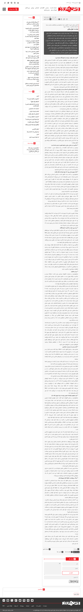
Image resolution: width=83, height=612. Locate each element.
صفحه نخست (53, 8)
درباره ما (45, 606)
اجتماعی (37, 8)
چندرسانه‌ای (47, 10)
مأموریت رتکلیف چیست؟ (33, 99)
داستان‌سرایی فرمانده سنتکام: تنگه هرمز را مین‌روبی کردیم (32, 84)
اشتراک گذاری (46, 19)
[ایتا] (5, 3)
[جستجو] (4, 9)
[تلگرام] (4, 600)
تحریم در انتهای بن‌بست (33, 117)
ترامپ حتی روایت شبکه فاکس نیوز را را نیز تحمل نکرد (32, 57)
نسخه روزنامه (12, 9)
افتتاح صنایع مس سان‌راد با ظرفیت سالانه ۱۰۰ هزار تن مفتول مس (32, 42)
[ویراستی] (8, 3)
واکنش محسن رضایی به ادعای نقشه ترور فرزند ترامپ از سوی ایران (32, 36)
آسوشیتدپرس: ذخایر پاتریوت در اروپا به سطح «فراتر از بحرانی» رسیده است (32, 30)
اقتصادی (42, 8)
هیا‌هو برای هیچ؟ (35, 101)
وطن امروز (76, 594)
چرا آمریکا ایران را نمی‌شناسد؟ (32, 119)
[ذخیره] (64, 19)
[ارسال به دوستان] (67, 19)
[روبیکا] (18, 3)
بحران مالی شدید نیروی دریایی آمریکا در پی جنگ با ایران (33, 79)
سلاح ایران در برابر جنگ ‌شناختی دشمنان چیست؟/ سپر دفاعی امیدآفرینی (33, 149)
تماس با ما (38, 606)
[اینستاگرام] (8, 600)
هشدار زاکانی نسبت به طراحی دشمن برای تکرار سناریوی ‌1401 (32, 67)
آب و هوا (16, 606)
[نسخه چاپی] (61, 19)
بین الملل (27, 8)
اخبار (38, 96)
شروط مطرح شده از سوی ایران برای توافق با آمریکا (32, 48)
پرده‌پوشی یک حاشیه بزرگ (33, 132)
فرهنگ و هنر (54, 10)
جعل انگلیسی (35, 129)
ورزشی (32, 8)
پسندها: (75, 549)
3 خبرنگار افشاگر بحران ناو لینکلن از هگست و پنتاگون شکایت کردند (33, 24)
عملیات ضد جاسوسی (34, 109)
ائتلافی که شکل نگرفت (33, 114)
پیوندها (22, 606)
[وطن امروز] (69, 9)
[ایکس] (12, 600)
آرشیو (33, 606)
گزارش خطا (59, 552)
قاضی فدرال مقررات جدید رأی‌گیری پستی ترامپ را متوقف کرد (33, 73)
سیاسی (47, 8)
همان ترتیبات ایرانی (34, 111)
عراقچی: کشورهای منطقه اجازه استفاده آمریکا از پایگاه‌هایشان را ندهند (33, 62)
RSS (4, 606)
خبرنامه (27, 606)
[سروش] (15, 3)
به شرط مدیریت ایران (34, 137)
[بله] (11, 3)
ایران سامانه (5, 610)
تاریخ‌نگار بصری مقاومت (33, 122)
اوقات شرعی (9, 606)
